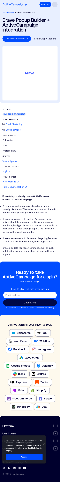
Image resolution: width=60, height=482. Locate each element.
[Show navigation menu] (55, 4)
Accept (24, 457)
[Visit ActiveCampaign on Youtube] (24, 468)
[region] (24, 449)
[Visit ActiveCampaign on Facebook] (9, 468)
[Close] (43, 444)
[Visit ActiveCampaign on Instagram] (19, 468)
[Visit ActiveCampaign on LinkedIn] (14, 468)
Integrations (8, 12)
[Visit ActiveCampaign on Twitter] (4, 468)
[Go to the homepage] (14, 4)
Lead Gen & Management (14, 114)
